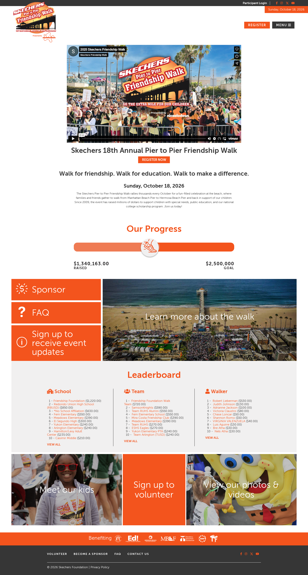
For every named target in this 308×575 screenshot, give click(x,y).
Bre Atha (219, 428)
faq (117, 554)
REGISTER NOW (154, 160)
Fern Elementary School (148, 414)
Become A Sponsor (91, 554)
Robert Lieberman (225, 401)
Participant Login (255, 3)
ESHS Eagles (140, 428)
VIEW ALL (53, 444)
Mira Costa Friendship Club (150, 417)
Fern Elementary (65, 414)
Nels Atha (221, 431)
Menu (282, 25)
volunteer (57, 554)
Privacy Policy (100, 567)
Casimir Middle (65, 438)
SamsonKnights (142, 407)
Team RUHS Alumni (145, 411)
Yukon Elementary (66, 424)
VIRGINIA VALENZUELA (229, 421)
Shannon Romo (224, 417)
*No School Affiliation (69, 411)
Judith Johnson (224, 404)
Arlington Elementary (68, 428)
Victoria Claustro (224, 411)
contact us (138, 554)
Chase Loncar (222, 414)
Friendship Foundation (69, 401)
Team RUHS (140, 424)
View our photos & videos (241, 489)
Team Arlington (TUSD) (149, 434)
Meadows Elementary (69, 417)
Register (257, 25)
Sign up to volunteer (154, 489)
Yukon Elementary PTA (147, 431)
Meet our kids (66, 490)
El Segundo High (65, 421)
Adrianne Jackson (225, 407)
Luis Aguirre (221, 424)
